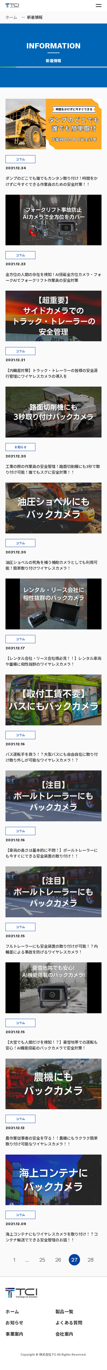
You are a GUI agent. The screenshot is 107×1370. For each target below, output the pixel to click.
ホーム (11, 17)
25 (42, 1259)
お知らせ (14, 1322)
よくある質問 (68, 1322)
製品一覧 (64, 1311)
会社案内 (64, 1333)
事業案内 (14, 1333)
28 (91, 1259)
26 (58, 1259)
